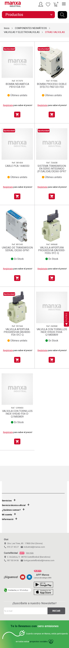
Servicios (7, 500)
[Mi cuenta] (41, 4)
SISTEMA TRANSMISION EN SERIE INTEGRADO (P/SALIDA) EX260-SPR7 (51, 169)
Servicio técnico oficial (14, 505)
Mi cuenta (7, 514)
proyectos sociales (39, 641)
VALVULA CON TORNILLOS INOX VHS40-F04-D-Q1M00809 (17, 414)
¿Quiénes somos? (11, 510)
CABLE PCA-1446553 (17, 166)
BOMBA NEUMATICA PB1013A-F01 (17, 85)
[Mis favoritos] (48, 4)
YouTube (22, 577)
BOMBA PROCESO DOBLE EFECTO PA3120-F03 (52, 85)
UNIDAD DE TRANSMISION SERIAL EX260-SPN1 (17, 249)
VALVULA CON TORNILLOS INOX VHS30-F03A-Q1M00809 (52, 332)
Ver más (30, 553)
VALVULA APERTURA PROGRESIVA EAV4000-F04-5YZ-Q (17, 332)
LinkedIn (29, 577)
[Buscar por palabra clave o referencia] (62, 14)
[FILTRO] (66, 324)
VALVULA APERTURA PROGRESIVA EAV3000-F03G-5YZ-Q (51, 250)
